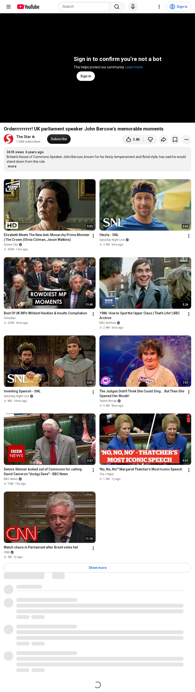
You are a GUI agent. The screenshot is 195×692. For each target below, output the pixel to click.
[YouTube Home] (28, 6)
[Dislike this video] (150, 139)
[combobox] (85, 6)
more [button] (12, 166)
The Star (23, 137)
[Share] (163, 139)
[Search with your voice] (133, 6)
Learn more (134, 67)
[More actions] (186, 139)
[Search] (116, 6)
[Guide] (8, 6)
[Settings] (159, 6)
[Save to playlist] (175, 139)
